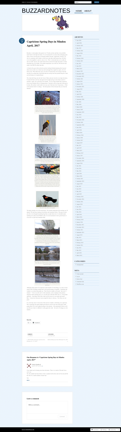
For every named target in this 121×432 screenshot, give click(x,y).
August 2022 (79, 81)
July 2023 (79, 63)
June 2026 (79, 40)
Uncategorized (51, 335)
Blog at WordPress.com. (28, 429)
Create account (80, 274)
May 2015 (79, 191)
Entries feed (79, 279)
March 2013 (79, 240)
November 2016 (80, 158)
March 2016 (79, 176)
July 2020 (79, 102)
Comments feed (80, 281)
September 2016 (80, 160)
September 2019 (80, 112)
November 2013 (80, 227)
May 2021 (79, 91)
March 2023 (79, 68)
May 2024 (79, 56)
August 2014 (79, 204)
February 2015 (80, 196)
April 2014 (79, 214)
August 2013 (79, 235)
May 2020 (79, 104)
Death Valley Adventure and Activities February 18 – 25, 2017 (36, 340)
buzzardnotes (46, 10)
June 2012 (79, 247)
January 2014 (80, 222)
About (87, 11)
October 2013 (80, 230)
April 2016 (79, 173)
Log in (78, 276)
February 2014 (80, 219)
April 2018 (79, 130)
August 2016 (79, 163)
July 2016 (79, 166)
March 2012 (79, 255)
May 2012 (79, 250)
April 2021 (79, 94)
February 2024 (80, 58)
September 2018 (80, 125)
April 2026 (79, 43)
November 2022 (80, 76)
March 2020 (79, 107)
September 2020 (80, 99)
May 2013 (79, 237)
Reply (28, 380)
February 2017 (80, 153)
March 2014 (79, 217)
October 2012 (80, 245)
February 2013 (80, 242)
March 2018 (79, 132)
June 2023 (79, 66)
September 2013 (80, 232)
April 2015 (79, 194)
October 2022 (80, 79)
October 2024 (80, 50)
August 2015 (79, 184)
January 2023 (80, 71)
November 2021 (80, 86)
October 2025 (80, 45)
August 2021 (79, 89)
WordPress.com (80, 284)
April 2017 (79, 148)
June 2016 (79, 168)
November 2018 (80, 120)
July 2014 (79, 207)
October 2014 (80, 201)
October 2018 (80, 122)
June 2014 (79, 209)
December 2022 (80, 73)
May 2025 (79, 48)
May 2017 (79, 145)
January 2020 (80, 109)
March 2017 (79, 150)
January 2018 (80, 137)
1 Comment (30, 335)
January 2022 (80, 84)
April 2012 (79, 253)
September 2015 (80, 181)
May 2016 (79, 171)
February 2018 (80, 135)
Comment (62, 416)
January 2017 (80, 155)
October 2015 (80, 178)
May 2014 (79, 212)
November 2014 (80, 199)
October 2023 (80, 61)
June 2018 (79, 127)
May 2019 (79, 117)
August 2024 (79, 53)
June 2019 (79, 114)
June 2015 (79, 189)
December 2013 (80, 224)
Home (79, 11)
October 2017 (80, 140)
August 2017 (79, 143)
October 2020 (80, 96)
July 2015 (79, 186)
